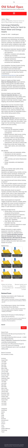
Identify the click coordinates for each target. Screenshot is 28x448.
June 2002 (3, 404)
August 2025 (4, 380)
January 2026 (4, 371)
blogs (2, 415)
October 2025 (4, 376)
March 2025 (4, 388)
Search (3, 324)
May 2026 (3, 365)
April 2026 (3, 366)
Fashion (3, 422)
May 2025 (3, 385)
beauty (3, 412)
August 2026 (4, 360)
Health (2, 427)
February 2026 (4, 370)
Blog (2, 280)
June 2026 (3, 363)
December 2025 (5, 373)
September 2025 (5, 378)
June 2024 (4, 403)
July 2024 (3, 401)
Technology (4, 430)
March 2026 (4, 368)
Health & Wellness (5, 428)
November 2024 (5, 395)
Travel (2, 431)
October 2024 (4, 396)
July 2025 (3, 381)
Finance (3, 423)
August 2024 (4, 399)
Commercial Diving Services (8, 75)
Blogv (2, 417)
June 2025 (3, 383)
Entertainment (4, 420)
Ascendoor (10, 445)
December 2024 (5, 393)
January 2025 (4, 391)
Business (3, 418)
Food (2, 425)
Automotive (4, 410)
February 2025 (4, 390)
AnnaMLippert (15, 34)
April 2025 (3, 386)
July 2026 (3, 361)
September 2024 (5, 398)
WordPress (21, 445)
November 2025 (5, 375)
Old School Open (12, 7)
